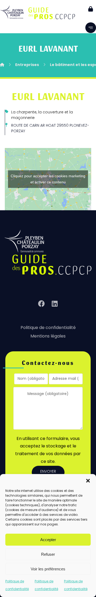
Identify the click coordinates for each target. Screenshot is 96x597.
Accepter (48, 539)
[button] (88, 480)
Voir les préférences (48, 569)
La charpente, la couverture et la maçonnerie (42, 115)
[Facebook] (41, 303)
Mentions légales (48, 336)
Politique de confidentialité (48, 328)
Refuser (48, 554)
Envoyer (48, 472)
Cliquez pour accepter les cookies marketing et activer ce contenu (48, 179)
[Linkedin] (54, 303)
